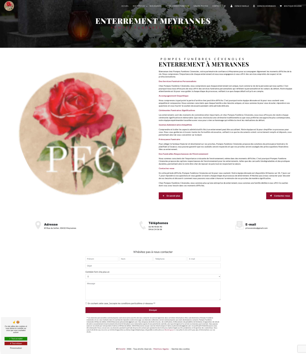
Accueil (125, 6)
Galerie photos (201, 6)
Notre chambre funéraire (177, 6)
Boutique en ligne (293, 6)
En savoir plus (173, 196)
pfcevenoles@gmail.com (257, 228)
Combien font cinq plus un (97, 272)
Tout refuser (16, 343)
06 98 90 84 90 (155, 227)
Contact (216, 6)
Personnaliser (16, 348)
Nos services (139, 6)
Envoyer (153, 310)
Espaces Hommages (266, 6)
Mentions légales (161, 349)
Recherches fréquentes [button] (153, 344)
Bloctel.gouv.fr (170, 330)
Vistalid (121, 349)
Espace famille (242, 6)
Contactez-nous (282, 196)
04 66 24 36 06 (155, 229)
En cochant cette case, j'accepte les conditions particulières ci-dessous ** (121, 303)
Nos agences (155, 6)
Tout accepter (17, 339)
